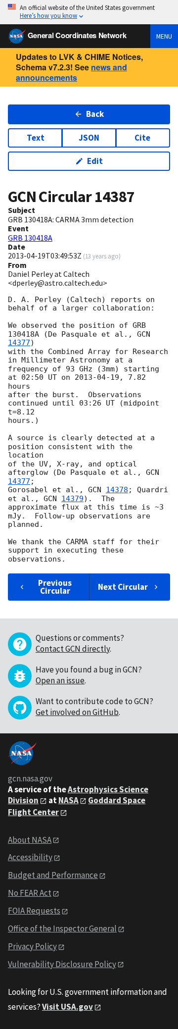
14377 (19, 342)
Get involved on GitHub (77, 712)
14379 (72, 498)
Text (35, 137)
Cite (142, 137)
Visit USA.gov (67, 1006)
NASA (68, 800)
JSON (89, 137)
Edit (95, 160)
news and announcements (71, 72)
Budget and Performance (53, 875)
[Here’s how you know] (89, 12)
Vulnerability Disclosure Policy (62, 964)
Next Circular (123, 586)
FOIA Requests (34, 910)
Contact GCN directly (73, 648)
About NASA (29, 839)
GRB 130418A (30, 238)
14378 (117, 489)
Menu (164, 36)
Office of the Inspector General (62, 928)
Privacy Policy (32, 946)
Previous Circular (55, 586)
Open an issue (60, 680)
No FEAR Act (29, 892)
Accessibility (30, 857)
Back (95, 113)
